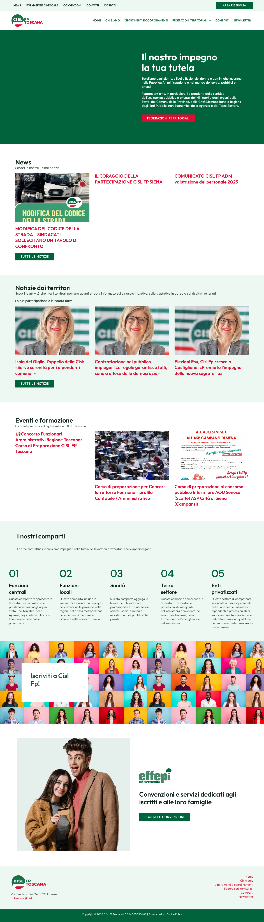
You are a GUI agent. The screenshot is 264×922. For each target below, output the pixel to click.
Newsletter (246, 897)
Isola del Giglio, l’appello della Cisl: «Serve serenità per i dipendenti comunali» (49, 367)
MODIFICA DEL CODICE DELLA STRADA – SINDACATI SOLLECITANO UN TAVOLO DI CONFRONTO (47, 237)
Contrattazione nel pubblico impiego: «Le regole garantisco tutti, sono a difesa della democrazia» (131, 367)
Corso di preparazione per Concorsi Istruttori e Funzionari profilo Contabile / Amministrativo (130, 492)
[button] (234, 5)
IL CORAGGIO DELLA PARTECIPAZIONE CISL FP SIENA (129, 179)
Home (249, 877)
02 (66, 573)
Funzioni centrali (18, 588)
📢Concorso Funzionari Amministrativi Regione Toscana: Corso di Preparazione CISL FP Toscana (48, 442)
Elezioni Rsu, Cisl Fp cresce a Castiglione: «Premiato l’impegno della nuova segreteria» (208, 367)
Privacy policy (157, 914)
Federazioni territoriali (238, 889)
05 (218, 573)
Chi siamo (246, 880)
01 (14, 573)
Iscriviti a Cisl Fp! (50, 679)
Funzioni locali (69, 588)
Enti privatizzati (224, 588)
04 (167, 573)
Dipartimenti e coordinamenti (233, 885)
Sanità (117, 585)
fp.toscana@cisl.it (22, 898)
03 (116, 573)
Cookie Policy (174, 914)
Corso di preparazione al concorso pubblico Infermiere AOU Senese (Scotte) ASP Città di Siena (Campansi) (209, 495)
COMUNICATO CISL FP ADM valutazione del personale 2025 (206, 179)
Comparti (247, 893)
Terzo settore (169, 588)
